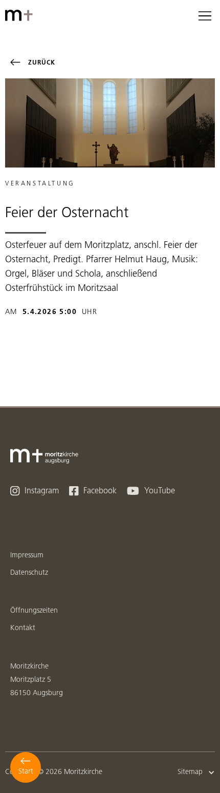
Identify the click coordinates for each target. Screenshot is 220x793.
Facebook (93, 491)
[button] (204, 15)
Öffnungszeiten (34, 611)
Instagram (34, 491)
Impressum (26, 555)
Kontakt (22, 628)
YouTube (151, 491)
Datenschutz (29, 573)
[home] (20, 15)
